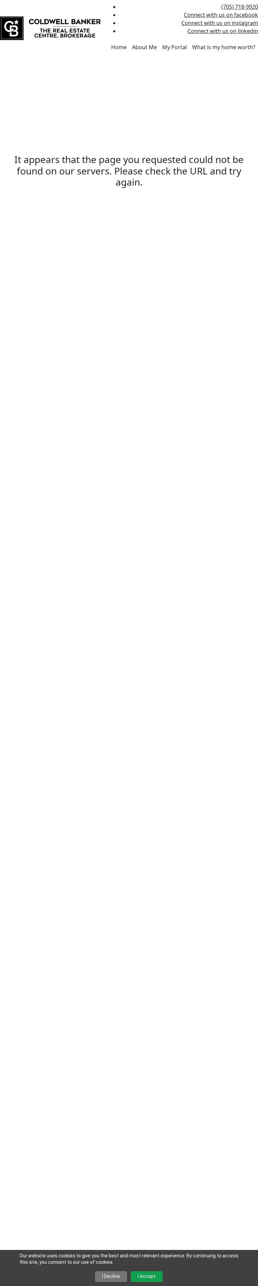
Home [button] (119, 47)
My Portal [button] (174, 47)
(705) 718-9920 (239, 6)
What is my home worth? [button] (223, 47)
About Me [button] (144, 47)
